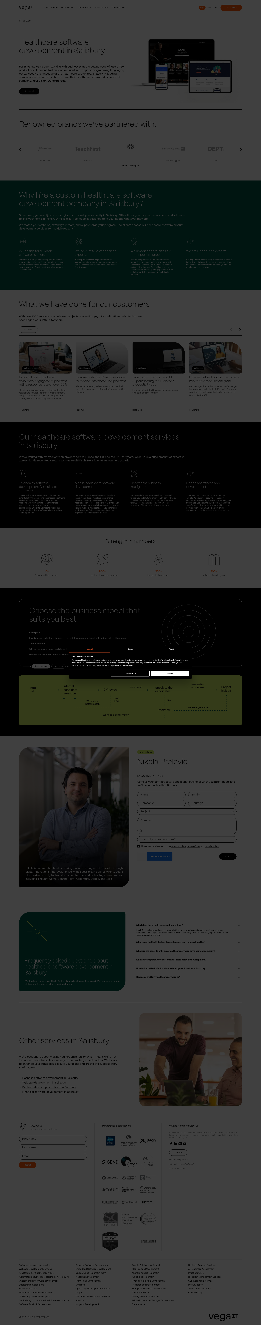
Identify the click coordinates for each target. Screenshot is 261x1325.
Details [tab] (130, 649)
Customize (129, 673)
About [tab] (171, 649)
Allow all (170, 673)
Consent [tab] (89, 649)
